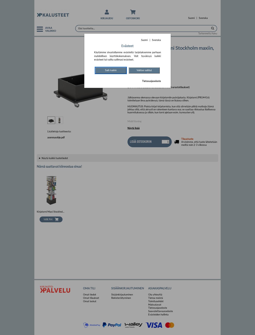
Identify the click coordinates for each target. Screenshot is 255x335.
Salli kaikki (111, 70)
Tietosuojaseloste (151, 81)
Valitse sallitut (144, 70)
